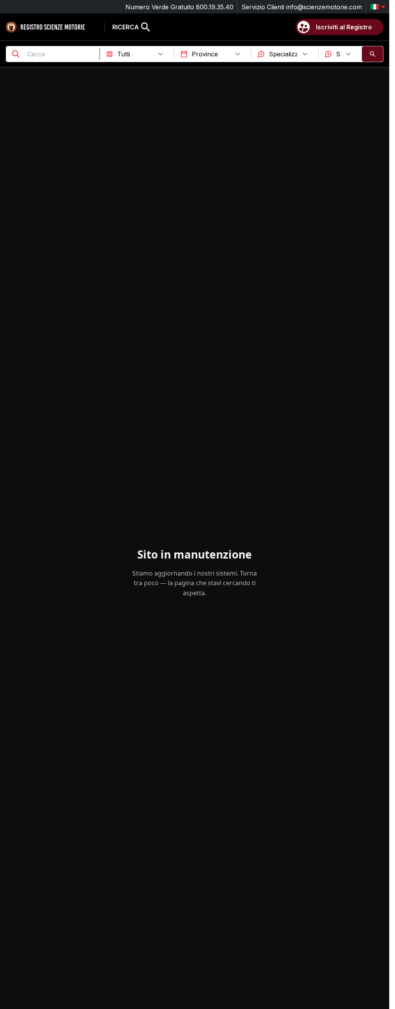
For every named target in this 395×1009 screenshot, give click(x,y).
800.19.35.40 (214, 7)
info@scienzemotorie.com (324, 7)
